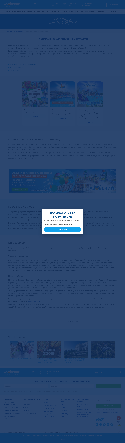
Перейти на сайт (62, 229)
